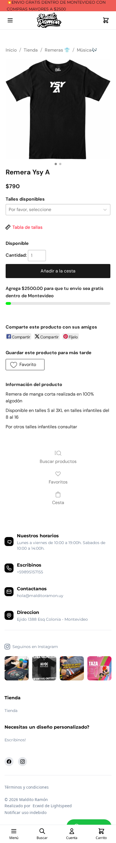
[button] (25, 364)
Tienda (31, 50)
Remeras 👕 (57, 50)
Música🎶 (87, 50)
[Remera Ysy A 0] (58, 109)
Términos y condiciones (27, 787)
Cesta (58, 502)
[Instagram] (22, 761)
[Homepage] (58, 20)
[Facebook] (9, 761)
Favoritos (58, 482)
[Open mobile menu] (10, 20)
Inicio (11, 50)
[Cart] (105, 20)
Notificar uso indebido (25, 812)
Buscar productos (58, 461)
